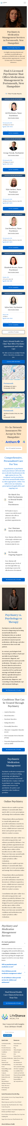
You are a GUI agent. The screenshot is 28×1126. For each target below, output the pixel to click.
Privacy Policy (17, 1056)
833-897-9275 (8, 203)
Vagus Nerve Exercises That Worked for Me (12, 1119)
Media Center (17, 1052)
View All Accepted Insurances (13, 448)
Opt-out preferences (18, 1081)
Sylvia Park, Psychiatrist (13, 307)
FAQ (15, 1054)
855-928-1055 (8, 281)
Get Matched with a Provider (13, 579)
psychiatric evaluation (9, 953)
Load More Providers (13, 332)
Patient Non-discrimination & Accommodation (18, 1062)
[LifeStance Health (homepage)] (4, 3)
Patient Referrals (17, 1043)
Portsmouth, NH (7, 123)
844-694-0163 (8, 318)
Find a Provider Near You (13, 47)
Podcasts (16, 1045)
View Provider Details (13, 118)
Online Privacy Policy (19, 1058)
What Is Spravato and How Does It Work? (11, 1102)
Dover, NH (5, 314)
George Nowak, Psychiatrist (13, 153)
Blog (15, 1047)
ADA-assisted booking (19, 1066)
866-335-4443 (8, 126)
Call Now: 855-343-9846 (13, 361)
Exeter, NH (6, 277)
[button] (6, 1047)
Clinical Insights (17, 1050)
